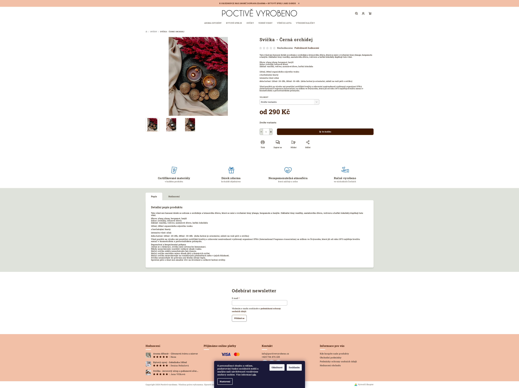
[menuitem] (213, 23)
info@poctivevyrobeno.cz (275, 353)
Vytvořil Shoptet (365, 384)
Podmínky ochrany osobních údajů (338, 361)
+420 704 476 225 (271, 356)
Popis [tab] (154, 196)
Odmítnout (277, 367)
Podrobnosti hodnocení (306, 47)
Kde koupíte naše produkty (334, 353)
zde (254, 374)
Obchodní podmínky (331, 357)
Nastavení (225, 381)
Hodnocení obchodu (330, 365)
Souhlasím (294, 367)
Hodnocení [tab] (174, 196)
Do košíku (326, 131)
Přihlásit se (239, 318)
